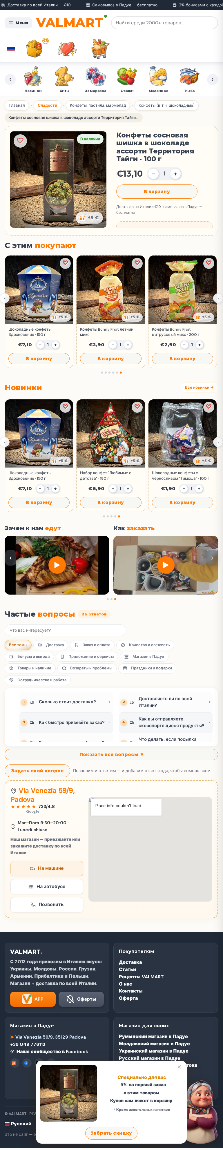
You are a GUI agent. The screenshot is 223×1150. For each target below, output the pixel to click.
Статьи (127, 969)
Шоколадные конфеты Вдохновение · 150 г (29, 332)
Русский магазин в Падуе (149, 1058)
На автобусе (51, 886)
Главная (17, 105)
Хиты (64, 91)
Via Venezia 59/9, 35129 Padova (48, 1037)
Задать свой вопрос (37, 771)
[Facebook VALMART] (27, 1063)
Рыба (190, 91)
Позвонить (51, 904)
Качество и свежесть (149, 644)
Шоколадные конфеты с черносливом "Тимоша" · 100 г (180, 475)
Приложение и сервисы (91, 656)
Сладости (47, 105)
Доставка (55, 644)
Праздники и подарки (151, 668)
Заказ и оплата (96, 644)
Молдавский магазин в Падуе (154, 1044)
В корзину (157, 191)
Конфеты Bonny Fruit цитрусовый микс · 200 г (176, 332)
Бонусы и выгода (33, 656)
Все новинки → (199, 387)
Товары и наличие (34, 668)
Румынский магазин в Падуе (153, 1036)
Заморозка (95, 91)
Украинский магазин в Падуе (153, 1051)
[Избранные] (67, 48)
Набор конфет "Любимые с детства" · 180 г (105, 475)
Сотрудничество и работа (41, 680)
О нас (125, 984)
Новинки (33, 91)
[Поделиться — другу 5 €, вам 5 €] (89, 218)
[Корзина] (100, 48)
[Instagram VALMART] (14, 1063)
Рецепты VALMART (141, 977)
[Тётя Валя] (197, 1110)
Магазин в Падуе (148, 656)
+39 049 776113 (27, 1044)
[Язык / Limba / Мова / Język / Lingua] (11, 47)
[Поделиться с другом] (60, 317)
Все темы (18, 644)
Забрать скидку (111, 1133)
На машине (51, 868)
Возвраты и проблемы (91, 668)
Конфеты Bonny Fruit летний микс (106, 332)
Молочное (158, 91)
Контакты (131, 991)
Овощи (127, 91)
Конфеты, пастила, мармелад (98, 105)
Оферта (128, 998)
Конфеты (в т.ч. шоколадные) (167, 105)
